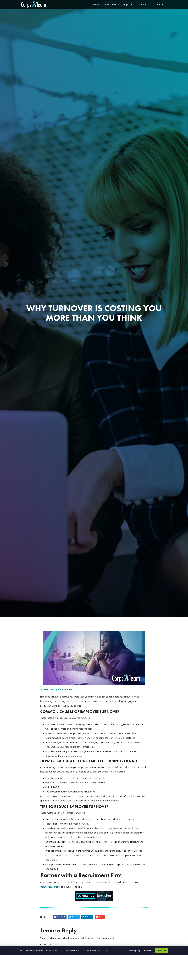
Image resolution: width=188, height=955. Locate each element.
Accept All (162, 950)
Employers (130, 5)
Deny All (147, 950)
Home (97, 5)
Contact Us (160, 5)
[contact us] (94, 896)
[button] (60, 917)
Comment (46, 944)
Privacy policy (134, 950)
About (146, 5)
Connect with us (49, 886)
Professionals (112, 5)
